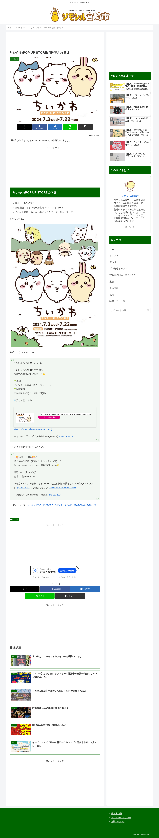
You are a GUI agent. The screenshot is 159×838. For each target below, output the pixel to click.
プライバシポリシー (121, 817)
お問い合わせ (117, 821)
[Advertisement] (55, 41)
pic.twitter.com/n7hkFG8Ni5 (62, 487)
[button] (85, 127)
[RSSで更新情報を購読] (133, 226)
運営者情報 (116, 813)
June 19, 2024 (66, 436)
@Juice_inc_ (23, 487)
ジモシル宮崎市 (130, 196)
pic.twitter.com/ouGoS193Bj (38, 429)
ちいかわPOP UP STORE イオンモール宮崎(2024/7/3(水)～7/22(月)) (61, 505)
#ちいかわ (19, 429)
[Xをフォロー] (129, 226)
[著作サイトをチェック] (126, 226)
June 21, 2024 (54, 495)
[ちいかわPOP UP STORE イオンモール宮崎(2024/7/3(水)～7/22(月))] (25, 418)
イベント (15, 519)
